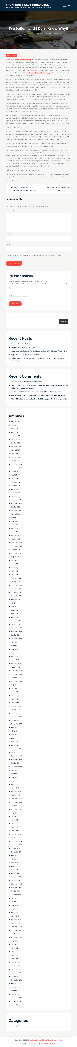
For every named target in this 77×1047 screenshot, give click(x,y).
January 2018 (15, 710)
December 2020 (16, 585)
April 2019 (14, 656)
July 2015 (14, 816)
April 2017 (14, 742)
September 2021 (16, 553)
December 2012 (16, 927)
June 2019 (14, 649)
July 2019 (14, 646)
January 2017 (15, 752)
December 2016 (16, 756)
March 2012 (15, 959)
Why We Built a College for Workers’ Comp (25, 354)
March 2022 (15, 532)
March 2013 (15, 916)
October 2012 (15, 934)
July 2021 (14, 560)
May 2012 (14, 951)
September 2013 (16, 895)
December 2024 (16, 464)
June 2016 (14, 777)
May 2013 (14, 909)
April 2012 (14, 955)
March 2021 (15, 574)
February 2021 (16, 578)
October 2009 (16, 1001)
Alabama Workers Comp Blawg (39, 73)
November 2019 (16, 631)
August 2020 (15, 599)
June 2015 (14, 820)
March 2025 (15, 454)
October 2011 (15, 976)
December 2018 (16, 670)
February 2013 (16, 919)
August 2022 (15, 514)
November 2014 (16, 845)
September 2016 (16, 767)
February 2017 (16, 749)
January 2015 (15, 838)
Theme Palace (50, 1043)
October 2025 (16, 443)
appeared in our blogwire (25, 60)
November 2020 (16, 589)
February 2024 (16, 482)
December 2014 (16, 841)
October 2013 (15, 891)
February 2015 (16, 834)
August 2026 (15, 422)
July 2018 (14, 688)
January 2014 (15, 880)
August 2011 (15, 983)
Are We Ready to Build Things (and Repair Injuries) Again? (45, 395)
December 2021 (16, 542)
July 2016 (14, 774)
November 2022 (16, 503)
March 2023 (15, 489)
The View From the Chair (19, 344)
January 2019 (15, 667)
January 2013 (15, 923)
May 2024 (14, 475)
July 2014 (14, 859)
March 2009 (15, 1005)
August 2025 (15, 450)
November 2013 (16, 887)
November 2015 (16, 802)
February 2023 (16, 493)
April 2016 (14, 784)
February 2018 (16, 706)
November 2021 (16, 546)
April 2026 (14, 429)
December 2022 (16, 500)
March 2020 (15, 617)
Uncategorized (16, 1026)
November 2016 (16, 759)
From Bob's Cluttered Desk (27, 4)
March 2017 (15, 745)
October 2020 (16, 592)
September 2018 (16, 681)
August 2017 (15, 727)
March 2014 (15, 873)
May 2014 (14, 866)
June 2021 (14, 564)
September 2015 (16, 809)
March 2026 (15, 432)
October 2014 (15, 848)
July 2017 (14, 731)
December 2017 (16, 713)
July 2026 (14, 425)
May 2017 (14, 738)
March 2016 (15, 788)
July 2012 (14, 944)
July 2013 (14, 902)
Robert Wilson (12, 181)
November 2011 (16, 973)
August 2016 (15, 770)
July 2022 (14, 518)
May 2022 (14, 525)
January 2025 (15, 461)
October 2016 (15, 763)
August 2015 (15, 813)
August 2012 (15, 941)
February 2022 (16, 535)
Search (11, 318)
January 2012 (15, 966)
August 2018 (15, 685)
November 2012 (16, 930)
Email (8, 244)
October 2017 (15, 720)
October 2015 (15, 806)
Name (8, 234)
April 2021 (14, 571)
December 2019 (16, 628)
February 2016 (16, 791)
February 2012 (16, 962)
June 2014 (14, 863)
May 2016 (14, 781)
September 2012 (16, 937)
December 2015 (16, 799)
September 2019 (16, 638)
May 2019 (14, 653)
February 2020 (16, 621)
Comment (10, 211)
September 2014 (16, 852)
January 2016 (15, 795)
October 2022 (16, 507)
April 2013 (14, 912)
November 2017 (16, 717)
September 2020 (17, 596)
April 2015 (14, 827)
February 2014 (16, 877)
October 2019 (15, 635)
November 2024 (16, 468)
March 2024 (15, 478)
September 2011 (16, 980)
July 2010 (14, 991)
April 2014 (14, 870)
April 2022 (14, 528)
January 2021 (15, 582)
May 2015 (14, 823)
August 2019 (15, 642)
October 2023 (16, 486)
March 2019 (15, 660)
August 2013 (15, 898)
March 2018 (15, 702)
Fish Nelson (31, 70)
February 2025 (16, 457)
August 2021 (15, 557)
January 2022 (15, 539)
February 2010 (16, 994)
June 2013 (14, 905)
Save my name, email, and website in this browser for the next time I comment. (35, 255)
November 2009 (16, 998)
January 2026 (15, 436)
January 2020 (15, 624)
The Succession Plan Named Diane (23, 347)
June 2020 (14, 606)
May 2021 (14, 567)
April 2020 (14, 614)
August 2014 (15, 855)
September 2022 (16, 510)
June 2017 (14, 735)
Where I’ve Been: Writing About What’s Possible (43, 392)
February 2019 (16, 663)
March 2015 (15, 831)
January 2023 (15, 496)
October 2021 (15, 550)
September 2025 (16, 446)
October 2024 (16, 471)
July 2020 (14, 603)
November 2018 (16, 674)
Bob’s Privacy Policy (55, 1040)
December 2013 (16, 884)
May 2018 (14, 695)
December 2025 (16, 439)
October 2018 (15, 678)
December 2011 (16, 969)
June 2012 (14, 948)
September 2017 (16, 724)
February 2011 (15, 987)
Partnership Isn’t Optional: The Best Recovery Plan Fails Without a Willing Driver (39, 351)
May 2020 (14, 610)
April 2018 (14, 699)
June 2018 (14, 692)
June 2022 (14, 521)
